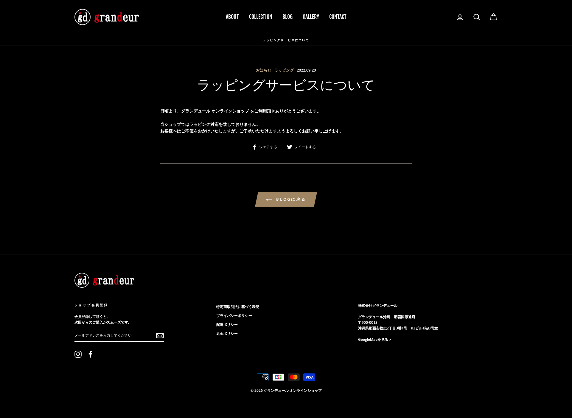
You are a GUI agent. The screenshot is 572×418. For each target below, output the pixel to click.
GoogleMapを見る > (374, 339)
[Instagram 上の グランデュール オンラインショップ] (78, 354)
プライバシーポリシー (234, 315)
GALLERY (311, 16)
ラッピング (284, 70)
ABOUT (232, 16)
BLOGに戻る (290, 199)
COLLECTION (260, 16)
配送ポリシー (227, 324)
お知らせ (263, 70)
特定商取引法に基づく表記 (237, 306)
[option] (286, 40)
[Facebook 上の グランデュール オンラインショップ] (90, 354)
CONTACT (337, 16)
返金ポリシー (227, 333)
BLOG (287, 16)
